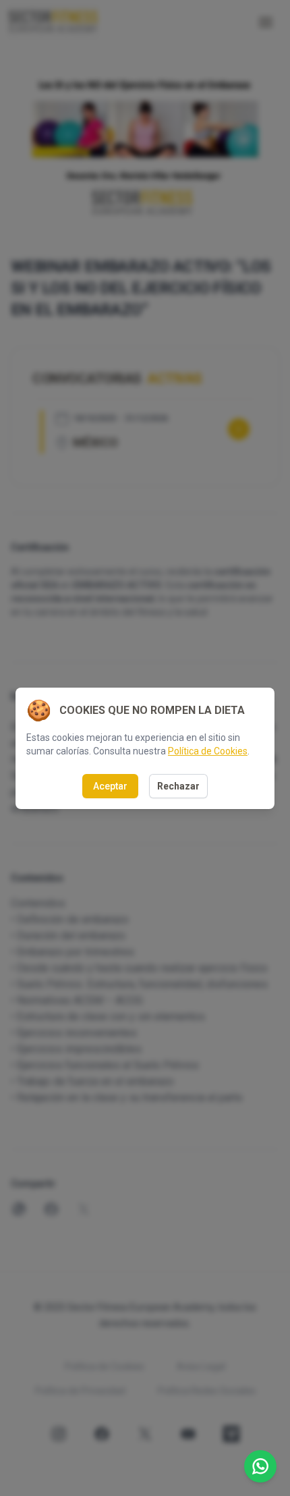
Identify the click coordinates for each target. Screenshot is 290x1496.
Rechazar (178, 786)
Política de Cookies (208, 751)
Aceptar (110, 786)
